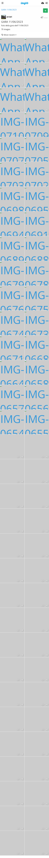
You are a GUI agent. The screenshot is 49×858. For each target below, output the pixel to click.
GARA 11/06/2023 (9, 9)
